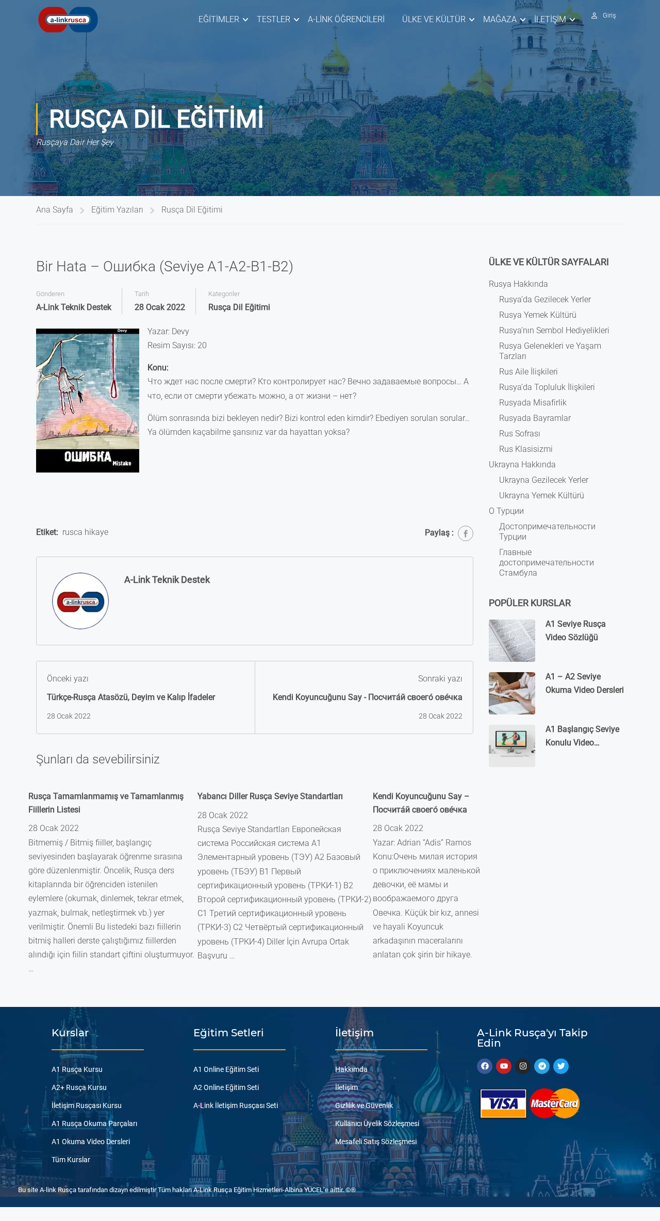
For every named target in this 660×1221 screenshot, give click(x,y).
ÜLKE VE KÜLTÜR (434, 19)
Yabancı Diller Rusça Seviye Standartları (270, 796)
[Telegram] (542, 1066)
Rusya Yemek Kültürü (537, 315)
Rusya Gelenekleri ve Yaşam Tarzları (550, 351)
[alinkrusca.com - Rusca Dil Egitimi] (68, 19)
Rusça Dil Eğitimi (192, 210)
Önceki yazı (68, 678)
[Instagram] (523, 1066)
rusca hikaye (85, 532)
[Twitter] (561, 1066)
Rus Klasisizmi (526, 449)
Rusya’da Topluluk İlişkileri (547, 387)
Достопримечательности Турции (547, 532)
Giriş (609, 15)
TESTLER (273, 19)
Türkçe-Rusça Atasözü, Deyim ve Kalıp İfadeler (131, 697)
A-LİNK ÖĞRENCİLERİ (346, 19)
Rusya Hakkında (518, 284)
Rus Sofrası (519, 433)
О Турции (506, 511)
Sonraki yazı (440, 678)
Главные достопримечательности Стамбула (546, 562)
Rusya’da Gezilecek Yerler (545, 299)
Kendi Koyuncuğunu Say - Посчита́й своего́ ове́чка (368, 697)
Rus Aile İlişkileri (528, 372)
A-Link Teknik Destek (73, 307)
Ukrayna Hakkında (522, 464)
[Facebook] (465, 533)
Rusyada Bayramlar (535, 418)
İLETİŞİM (550, 19)
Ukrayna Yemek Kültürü (541, 495)
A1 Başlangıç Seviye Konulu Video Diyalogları (582, 742)
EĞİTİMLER (219, 19)
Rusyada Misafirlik (533, 403)
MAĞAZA (500, 19)
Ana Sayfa (54, 210)
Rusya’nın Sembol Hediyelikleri (554, 330)
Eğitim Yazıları (117, 210)
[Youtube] (504, 1066)
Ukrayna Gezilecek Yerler (543, 480)
